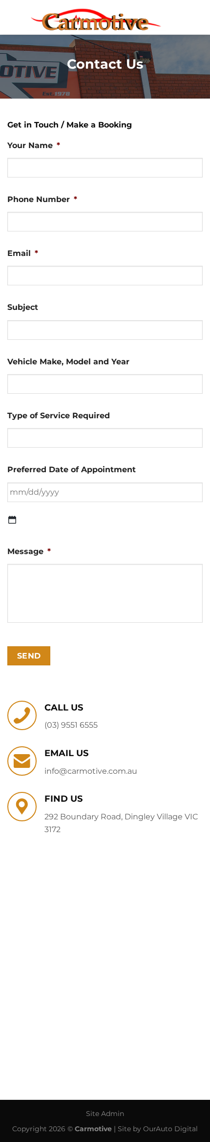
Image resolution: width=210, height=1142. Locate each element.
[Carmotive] (95, 17)
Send (29, 655)
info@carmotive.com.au (90, 771)
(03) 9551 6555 (71, 725)
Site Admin (105, 1113)
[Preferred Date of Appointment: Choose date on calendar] (12, 520)
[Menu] (197, 17)
